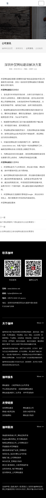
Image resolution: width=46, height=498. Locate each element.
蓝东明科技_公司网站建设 (12, 472)
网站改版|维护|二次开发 (11, 393)
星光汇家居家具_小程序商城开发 (15, 465)
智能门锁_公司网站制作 (11, 458)
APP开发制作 (28, 393)
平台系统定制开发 (9, 389)
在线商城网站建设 (26, 389)
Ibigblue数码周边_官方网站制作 (15, 439)
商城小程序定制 (8, 412)
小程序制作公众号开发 (20, 385)
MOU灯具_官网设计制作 (12, 461)
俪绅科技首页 (7, 48)
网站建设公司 (28, 408)
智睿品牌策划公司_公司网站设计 (15, 443)
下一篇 (17, 229)
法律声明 (5, 487)
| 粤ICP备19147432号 (34, 489)
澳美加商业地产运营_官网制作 (14, 450)
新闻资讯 (19, 48)
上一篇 (18, 219)
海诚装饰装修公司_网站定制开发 (15, 435)
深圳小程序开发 (29, 412)
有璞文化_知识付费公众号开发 (14, 454)
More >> (40, 323)
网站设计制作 (28, 415)
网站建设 (5, 385)
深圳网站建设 (7, 408)
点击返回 (39, 48)
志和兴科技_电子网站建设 (12, 469)
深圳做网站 (6, 415)
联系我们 (23, 487)
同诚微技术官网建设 (10, 446)
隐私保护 (14, 487)
